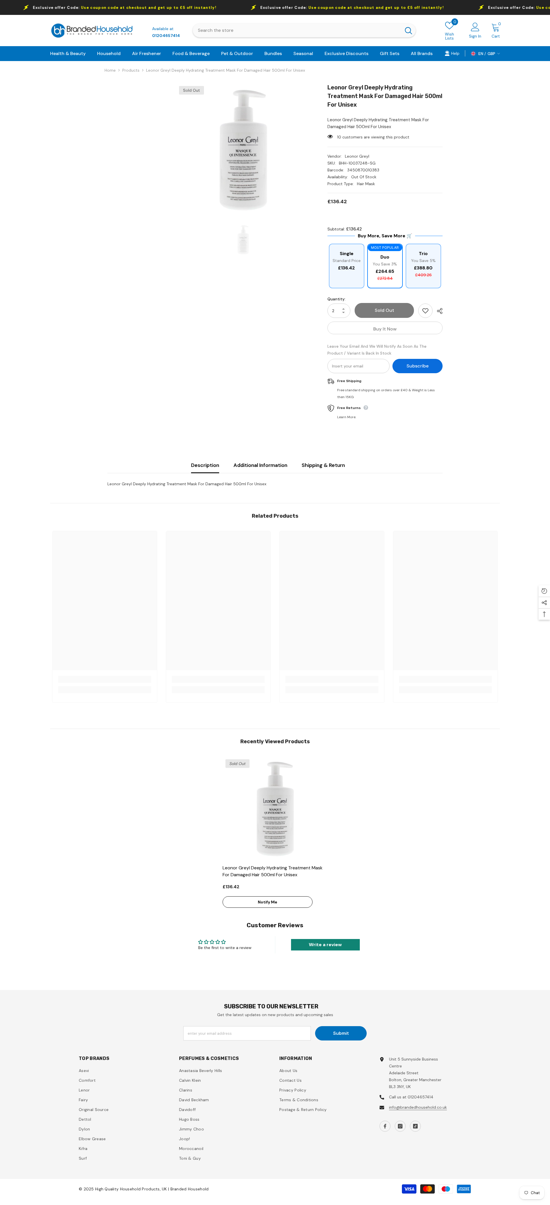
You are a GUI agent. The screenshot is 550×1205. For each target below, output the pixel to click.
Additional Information (260, 465)
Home (110, 70)
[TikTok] (415, 1126)
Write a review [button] (325, 945)
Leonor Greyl (357, 156)
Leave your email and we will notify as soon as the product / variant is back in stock (377, 350)
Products (131, 70)
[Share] (438, 311)
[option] (243, 150)
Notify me (267, 902)
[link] (452, 53)
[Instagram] (400, 1126)
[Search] (304, 30)
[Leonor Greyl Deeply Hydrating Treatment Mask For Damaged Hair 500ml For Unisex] (275, 809)
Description (205, 465)
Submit (341, 1033)
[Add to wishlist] (425, 311)
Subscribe (417, 366)
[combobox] (297, 30)
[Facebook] (385, 1126)
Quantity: (336, 299)
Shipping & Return (323, 465)
